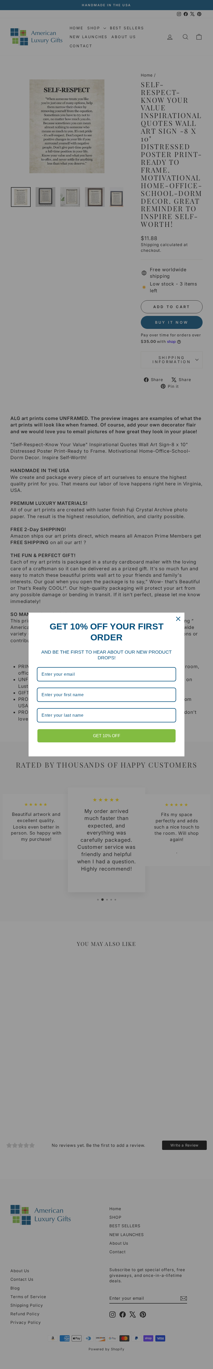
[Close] (178, 619)
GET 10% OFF (106, 736)
